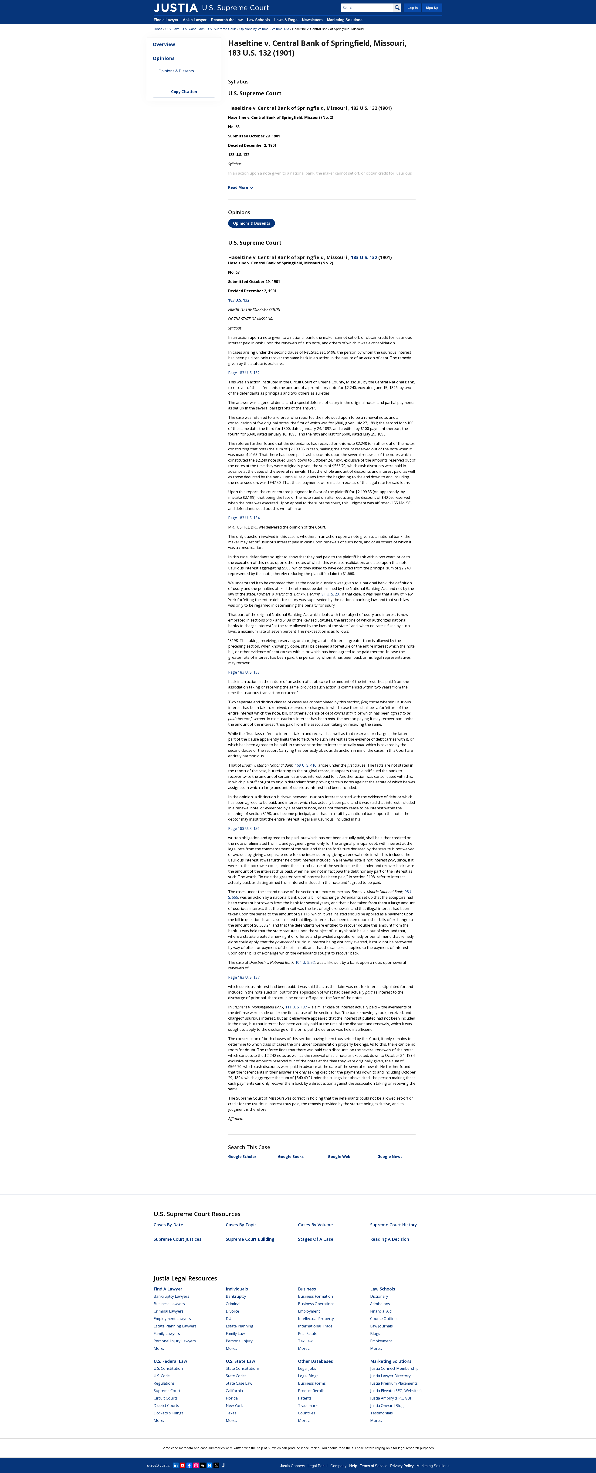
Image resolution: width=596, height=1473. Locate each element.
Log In (413, 8)
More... (159, 1348)
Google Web (339, 1156)
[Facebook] (189, 1465)
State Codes (236, 1375)
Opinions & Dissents (251, 223)
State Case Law (239, 1383)
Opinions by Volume (254, 29)
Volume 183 (280, 29)
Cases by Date (168, 1224)
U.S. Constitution (168, 1368)
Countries (306, 1413)
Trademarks (308, 1405)
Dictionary (379, 1296)
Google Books (291, 1156)
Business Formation (315, 1296)
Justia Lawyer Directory (390, 1375)
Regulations (164, 1383)
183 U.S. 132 (364, 257)
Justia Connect (292, 1466)
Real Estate (307, 1333)
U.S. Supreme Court (221, 29)
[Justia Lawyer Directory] (223, 1465)
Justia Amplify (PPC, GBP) (391, 1398)
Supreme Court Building (250, 1239)
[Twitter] (216, 1465)
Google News (389, 1156)
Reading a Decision (389, 1239)
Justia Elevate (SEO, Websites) (396, 1390)
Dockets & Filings (168, 1413)
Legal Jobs (307, 1368)
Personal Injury (239, 1340)
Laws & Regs (286, 20)
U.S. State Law (240, 1361)
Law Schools (258, 20)
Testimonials (381, 1413)
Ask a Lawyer (195, 20)
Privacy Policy (402, 1466)
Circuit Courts (166, 1398)
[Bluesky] (209, 1465)
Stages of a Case (315, 1239)
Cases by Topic (241, 1224)
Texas (231, 1413)
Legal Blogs (308, 1375)
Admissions (380, 1303)
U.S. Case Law (192, 29)
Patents (305, 1398)
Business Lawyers (169, 1303)
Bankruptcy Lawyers (171, 1296)
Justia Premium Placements (394, 1383)
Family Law (235, 1333)
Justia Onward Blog (387, 1405)
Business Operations (316, 1303)
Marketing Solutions (344, 20)
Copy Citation (184, 91)
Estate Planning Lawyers (175, 1326)
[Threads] (203, 1465)
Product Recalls (311, 1390)
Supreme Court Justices (177, 1239)
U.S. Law (172, 29)
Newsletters (312, 20)
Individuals (237, 1289)
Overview (164, 44)
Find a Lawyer (166, 20)
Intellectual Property (316, 1318)
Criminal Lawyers (168, 1311)
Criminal (233, 1303)
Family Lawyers (167, 1333)
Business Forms (312, 1383)
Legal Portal (318, 1466)
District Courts (166, 1405)
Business (307, 1289)
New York (234, 1405)
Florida (232, 1398)
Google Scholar (242, 1156)
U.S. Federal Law (170, 1361)
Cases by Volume (315, 1224)
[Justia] (176, 7)
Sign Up (432, 8)
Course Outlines (384, 1318)
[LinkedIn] (176, 1465)
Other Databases (315, 1361)
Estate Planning (239, 1326)
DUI (229, 1318)
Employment (309, 1311)
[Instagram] (196, 1465)
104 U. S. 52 (305, 962)
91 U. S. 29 (330, 594)
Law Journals (381, 1326)
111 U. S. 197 (296, 1007)
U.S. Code (162, 1375)
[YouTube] (182, 1465)
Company (338, 1466)
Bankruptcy (236, 1296)
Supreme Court (167, 1390)
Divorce (232, 1311)
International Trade (315, 1326)
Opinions (164, 58)
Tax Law (305, 1340)
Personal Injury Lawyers (175, 1340)
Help (353, 1466)
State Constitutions (243, 1368)
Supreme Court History (393, 1224)
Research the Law (227, 20)
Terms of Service (373, 1466)
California (234, 1390)
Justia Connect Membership (394, 1368)
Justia (158, 29)
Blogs (375, 1333)
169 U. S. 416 (305, 765)
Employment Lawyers (172, 1318)
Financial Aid (381, 1311)
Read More (238, 187)
